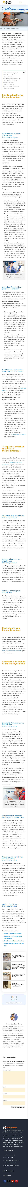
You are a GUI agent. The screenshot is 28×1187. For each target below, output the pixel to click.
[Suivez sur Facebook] (5, 1181)
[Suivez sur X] (8, 1181)
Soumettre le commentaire (18, 1107)
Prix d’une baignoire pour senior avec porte (18, 975)
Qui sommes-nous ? (10, 1155)
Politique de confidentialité (12, 1165)
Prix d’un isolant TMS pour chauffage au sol (18, 956)
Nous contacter (9, 1157)
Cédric (3, 28)
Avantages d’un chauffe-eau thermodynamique (11, 87)
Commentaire (7, 1070)
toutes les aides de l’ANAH (17, 434)
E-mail (5, 1094)
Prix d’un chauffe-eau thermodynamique (10, 75)
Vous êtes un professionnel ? (12, 1160)
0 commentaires (15, 28)
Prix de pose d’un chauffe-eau (13, 933)
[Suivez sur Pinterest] (16, 1181)
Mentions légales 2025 (10, 1163)
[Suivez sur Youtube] (12, 1181)
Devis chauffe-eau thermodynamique (9, 83)
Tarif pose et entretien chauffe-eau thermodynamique (12, 79)
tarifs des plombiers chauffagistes (12, 651)
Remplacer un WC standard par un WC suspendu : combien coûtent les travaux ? (18, 967)
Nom (4, 1087)
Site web (5, 1100)
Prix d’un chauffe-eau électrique (14, 941)
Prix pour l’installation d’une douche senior (18, 985)
